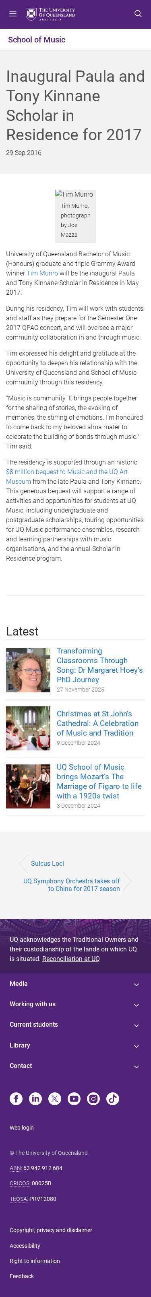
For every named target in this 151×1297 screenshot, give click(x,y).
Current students (34, 1024)
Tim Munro (42, 273)
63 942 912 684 (42, 1168)
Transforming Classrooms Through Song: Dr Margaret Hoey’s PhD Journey (100, 665)
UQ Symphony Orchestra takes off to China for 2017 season (71, 885)
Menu (13, 14)
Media (19, 983)
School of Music (36, 39)
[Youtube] (74, 1099)
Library (20, 1045)
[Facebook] (16, 1099)
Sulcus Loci (47, 863)
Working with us (33, 1004)
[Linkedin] (35, 1099)
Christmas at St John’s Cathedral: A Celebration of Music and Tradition (98, 723)
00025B (42, 1183)
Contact (21, 1066)
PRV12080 (42, 1199)
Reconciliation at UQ (71, 959)
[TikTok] (112, 1099)
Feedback (22, 1276)
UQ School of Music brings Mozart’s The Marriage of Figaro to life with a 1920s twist (99, 781)
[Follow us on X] (54, 1099)
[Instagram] (93, 1099)
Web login (22, 1127)
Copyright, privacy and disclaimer (51, 1230)
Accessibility (25, 1246)
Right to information (35, 1261)
